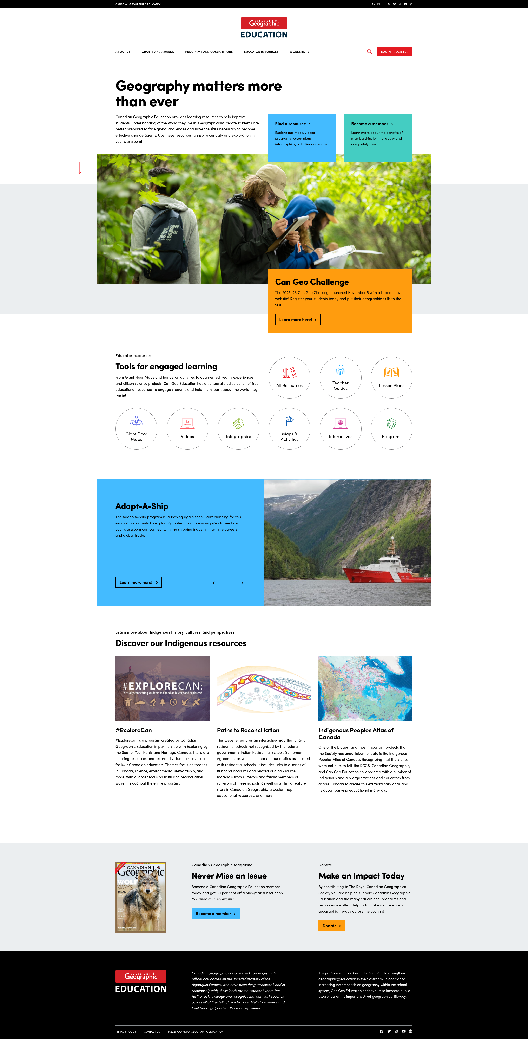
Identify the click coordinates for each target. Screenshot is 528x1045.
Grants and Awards (158, 51)
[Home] (264, 27)
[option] (264, 542)
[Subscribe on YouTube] (405, 4)
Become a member (213, 913)
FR (378, 4)
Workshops (299, 51)
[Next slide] (237, 582)
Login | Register (394, 51)
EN (373, 4)
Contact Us (152, 1031)
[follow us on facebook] (389, 4)
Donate (330, 925)
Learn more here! (295, 319)
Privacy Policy (126, 1031)
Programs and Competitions (209, 51)
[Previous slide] (219, 582)
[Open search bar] (369, 51)
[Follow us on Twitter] (394, 4)
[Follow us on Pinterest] (411, 4)
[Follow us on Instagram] (400, 4)
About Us (123, 51)
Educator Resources (261, 51)
